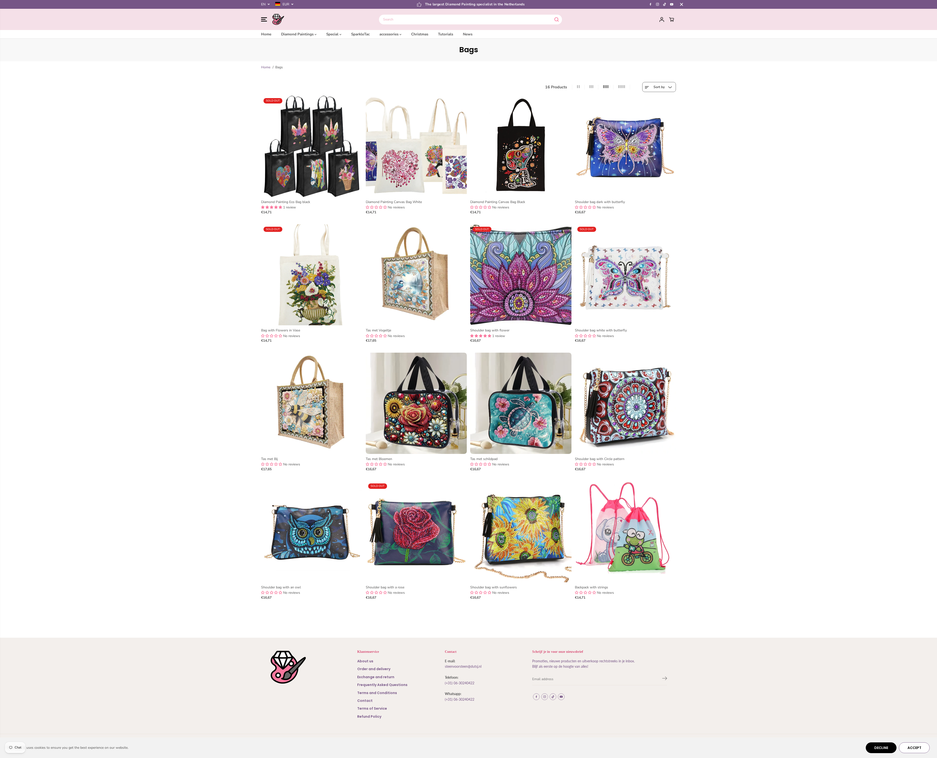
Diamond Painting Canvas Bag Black (497, 202)
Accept (914, 747)
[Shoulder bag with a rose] (416, 531)
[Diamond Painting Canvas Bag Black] (520, 146)
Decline (881, 747)
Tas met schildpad (484, 459)
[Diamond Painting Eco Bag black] (311, 146)
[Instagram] (658, 4)
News (467, 34)
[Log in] (661, 19)
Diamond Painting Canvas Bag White (394, 202)
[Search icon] (556, 19)
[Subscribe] (664, 679)
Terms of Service (372, 708)
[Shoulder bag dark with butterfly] (625, 146)
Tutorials (445, 34)
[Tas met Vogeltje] (416, 275)
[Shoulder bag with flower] (520, 275)
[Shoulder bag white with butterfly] (625, 275)
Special (332, 34)
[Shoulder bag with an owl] (311, 531)
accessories (389, 34)
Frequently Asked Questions (382, 684)
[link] (302, 667)
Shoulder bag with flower (489, 330)
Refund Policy (369, 716)
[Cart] (671, 19)
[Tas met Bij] (311, 403)
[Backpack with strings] (625, 531)
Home (266, 34)
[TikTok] (665, 4)
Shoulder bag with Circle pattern (599, 459)
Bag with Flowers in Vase (280, 330)
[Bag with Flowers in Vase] (311, 275)
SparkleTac (360, 34)
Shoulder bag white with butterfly (601, 330)
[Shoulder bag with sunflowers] (520, 531)
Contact (365, 700)
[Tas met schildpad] (520, 403)
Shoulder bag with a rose (385, 587)
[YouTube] (672, 4)
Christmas (419, 34)
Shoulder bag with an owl (281, 587)
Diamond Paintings (298, 34)
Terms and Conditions (377, 692)
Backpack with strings (591, 587)
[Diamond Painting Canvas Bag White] (416, 146)
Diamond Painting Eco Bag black (285, 202)
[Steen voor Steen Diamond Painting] (278, 19)
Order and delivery (373, 668)
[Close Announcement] (681, 4)
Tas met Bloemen (379, 459)
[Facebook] (650, 4)
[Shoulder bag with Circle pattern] (625, 403)
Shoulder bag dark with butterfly (600, 202)
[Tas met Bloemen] (416, 403)
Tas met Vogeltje (378, 330)
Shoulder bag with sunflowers (493, 587)
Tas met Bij (269, 459)
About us (365, 661)
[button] (264, 19)
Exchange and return (375, 677)
